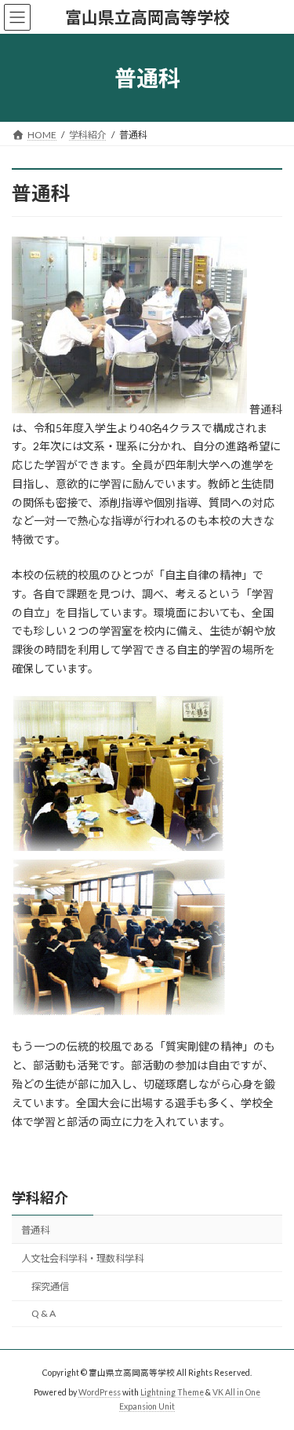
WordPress (99, 1392)
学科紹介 (40, 1197)
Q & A (43, 1313)
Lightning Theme (172, 1392)
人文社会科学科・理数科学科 (82, 1258)
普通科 (35, 1230)
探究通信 (50, 1286)
